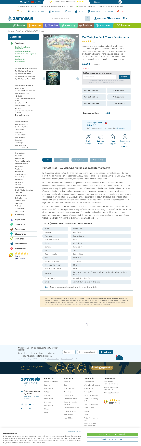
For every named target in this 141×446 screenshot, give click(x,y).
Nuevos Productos (69, 388)
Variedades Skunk (20, 145)
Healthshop (20, 224)
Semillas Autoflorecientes (23, 51)
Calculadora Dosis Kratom (112, 393)
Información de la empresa (92, 385)
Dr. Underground (20, 208)
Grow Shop (47, 402)
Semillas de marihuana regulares (25, 54)
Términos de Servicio (103, 82)
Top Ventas (67, 392)
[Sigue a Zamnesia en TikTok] (22, 408)
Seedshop (19, 43)
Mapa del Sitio (68, 418)
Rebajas (46, 412)
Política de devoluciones (91, 404)
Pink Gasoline (62, 218)
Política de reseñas (89, 408)
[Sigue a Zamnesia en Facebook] (22, 404)
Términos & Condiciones (91, 395)
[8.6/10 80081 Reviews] (22, 253)
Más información (120, 128)
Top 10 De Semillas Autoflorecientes (26, 68)
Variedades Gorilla (20, 135)
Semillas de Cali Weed (22, 127)
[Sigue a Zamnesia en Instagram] (26, 404)
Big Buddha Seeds (20, 174)
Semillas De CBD (20, 59)
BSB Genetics (19, 182)
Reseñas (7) (62, 160)
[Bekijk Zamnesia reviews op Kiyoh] (11, 255)
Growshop (19, 239)
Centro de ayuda (89, 382)
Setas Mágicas (48, 399)
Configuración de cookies (112, 439)
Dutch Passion (19, 211)
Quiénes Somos (68, 395)
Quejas (86, 414)
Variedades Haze (20, 137)
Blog (65, 385)
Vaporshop (20, 219)
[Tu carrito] (125, 18)
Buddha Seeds (19, 187)
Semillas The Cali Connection (24, 190)
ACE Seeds (18, 156)
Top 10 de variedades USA (23, 73)
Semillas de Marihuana (51, 382)
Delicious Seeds (20, 200)
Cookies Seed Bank (21, 198)
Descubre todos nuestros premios (102, 368)
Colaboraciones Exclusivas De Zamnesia (24, 111)
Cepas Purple (19, 143)
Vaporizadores (48, 388)
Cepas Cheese (19, 129)
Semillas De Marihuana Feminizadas (22, 47)
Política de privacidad (74, 431)
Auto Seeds (18, 169)
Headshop (19, 214)
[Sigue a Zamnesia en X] (34, 404)
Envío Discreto (68, 414)
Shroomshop (20, 234)
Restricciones (98, 160)
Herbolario (47, 392)
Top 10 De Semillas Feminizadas (25, 76)
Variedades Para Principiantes (24, 85)
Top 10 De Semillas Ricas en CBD (25, 79)
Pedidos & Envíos (89, 392)
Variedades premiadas (22, 93)
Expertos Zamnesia (70, 411)
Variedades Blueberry (21, 124)
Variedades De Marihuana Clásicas (25, 91)
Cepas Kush (18, 140)
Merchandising (48, 405)
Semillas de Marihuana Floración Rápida (25, 99)
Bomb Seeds (19, 179)
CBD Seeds (18, 193)
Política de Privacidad (52, 359)
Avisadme (124, 77)
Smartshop (20, 229)
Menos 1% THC (19, 88)
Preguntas (79, 160)
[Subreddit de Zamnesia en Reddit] (26, 408)
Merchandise (21, 243)
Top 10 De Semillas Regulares (24, 71)
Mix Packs (18, 108)
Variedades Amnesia (21, 121)
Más (47, 160)
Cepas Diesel (19, 132)
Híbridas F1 (18, 56)
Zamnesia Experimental (22, 115)
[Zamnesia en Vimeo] (30, 404)
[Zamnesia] (27, 18)
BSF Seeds (18, 185)
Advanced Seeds (20, 158)
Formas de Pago (89, 388)
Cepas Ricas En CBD (21, 103)
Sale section (20, 248)
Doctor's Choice (19, 206)
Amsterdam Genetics (21, 164)
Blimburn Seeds (20, 177)
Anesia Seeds (19, 166)
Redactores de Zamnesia (71, 408)
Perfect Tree (73, 173)
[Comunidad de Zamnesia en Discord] (30, 408)
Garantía (86, 411)
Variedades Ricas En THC (22, 105)
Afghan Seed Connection (22, 161)
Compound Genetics (21, 195)
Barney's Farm (19, 171)
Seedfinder (67, 382)
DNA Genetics (19, 203)
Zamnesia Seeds (20, 62)
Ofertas (46, 409)
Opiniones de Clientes (70, 399)
